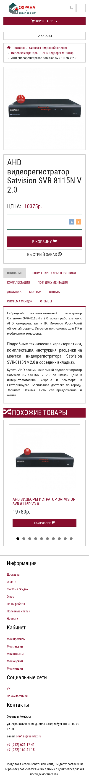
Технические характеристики (53, 273)
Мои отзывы (15, 654)
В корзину (42, 241)
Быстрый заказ (42, 254)
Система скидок (19, 301)
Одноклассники (17, 696)
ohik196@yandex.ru (28, 736)
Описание (14, 273)
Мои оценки (15, 661)
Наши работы (16, 604)
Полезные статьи (18, 611)
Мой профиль (16, 639)
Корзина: (44, 21)
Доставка (14, 292)
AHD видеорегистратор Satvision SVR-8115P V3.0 (44, 501)
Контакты (18, 705)
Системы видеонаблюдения (48, 48)
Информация (22, 563)
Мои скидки (15, 668)
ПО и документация (53, 282)
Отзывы (46, 301)
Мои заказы (15, 646)
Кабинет (16, 627)
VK (8, 689)
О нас (10, 596)
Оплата (54, 292)
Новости (12, 618)
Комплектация (18, 282)
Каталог (46, 36)
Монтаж (35, 292)
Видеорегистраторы (24, 53)
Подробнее (43, 523)
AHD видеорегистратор (57, 53)
